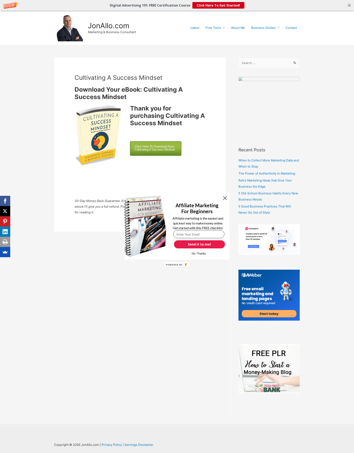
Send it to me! (199, 244)
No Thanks (199, 253)
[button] (197, 208)
